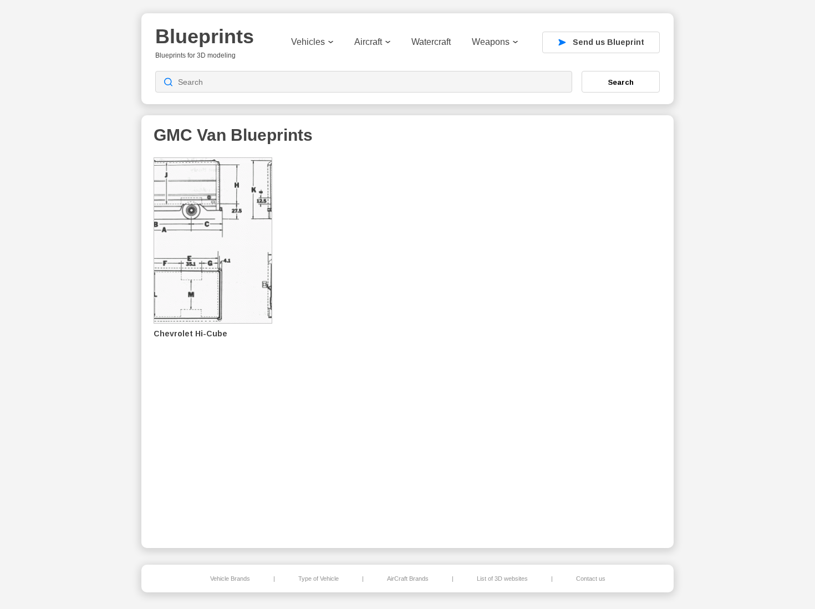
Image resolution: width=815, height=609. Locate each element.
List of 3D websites (502, 578)
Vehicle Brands (230, 578)
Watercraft (431, 42)
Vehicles (308, 42)
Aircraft (368, 42)
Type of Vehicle (318, 578)
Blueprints (204, 36)
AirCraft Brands (408, 578)
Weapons (491, 42)
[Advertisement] (603, 344)
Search (621, 82)
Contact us (590, 578)
